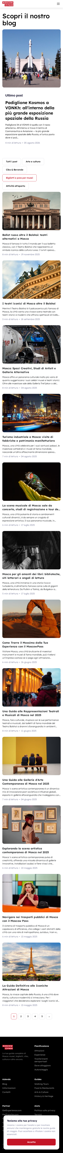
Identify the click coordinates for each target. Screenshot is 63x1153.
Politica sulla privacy (44, 1110)
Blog (4, 1084)
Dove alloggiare (42, 1065)
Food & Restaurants (44, 1088)
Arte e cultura (33, 161)
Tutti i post (11, 161)
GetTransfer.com (10, 1114)
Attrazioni (39, 1050)
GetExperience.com (12, 1110)
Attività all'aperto (15, 186)
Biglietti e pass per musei (19, 177)
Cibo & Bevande (14, 169)
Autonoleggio (41, 1069)
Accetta (31, 1142)
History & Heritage (43, 1096)
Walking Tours (41, 1084)
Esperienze (39, 1054)
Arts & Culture (41, 1092)
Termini (38, 1114)
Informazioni (9, 1088)
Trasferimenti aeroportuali (41, 1060)
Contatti (6, 1092)
